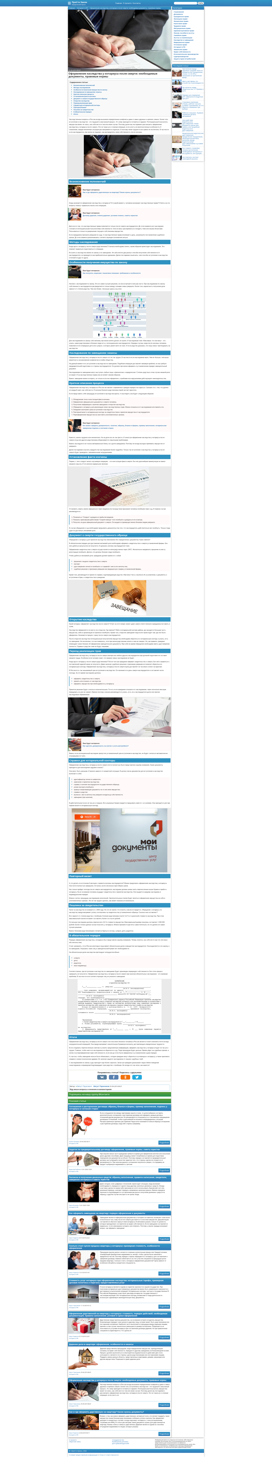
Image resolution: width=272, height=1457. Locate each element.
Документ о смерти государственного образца (90, 99)
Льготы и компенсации (183, 38)
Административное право (184, 31)
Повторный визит (80, 107)
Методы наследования (82, 88)
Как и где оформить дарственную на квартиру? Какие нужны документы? (112, 192)
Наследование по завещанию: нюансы (88, 92)
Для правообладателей (120, 1443)
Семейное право (180, 35)
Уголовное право (180, 45)
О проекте (127, 3)
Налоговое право (180, 24)
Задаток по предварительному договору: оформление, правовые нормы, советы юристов (114, 1149)
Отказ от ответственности (109, 1455)
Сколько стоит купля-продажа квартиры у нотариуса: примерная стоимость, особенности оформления (114, 1247)
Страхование (179, 12)
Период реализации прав (83, 103)
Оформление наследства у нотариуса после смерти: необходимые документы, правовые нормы (117, 1380)
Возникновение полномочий (84, 85)
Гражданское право (181, 17)
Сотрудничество (118, 1440)
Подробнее (164, 1142)
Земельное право (180, 49)
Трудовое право (180, 26)
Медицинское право (182, 42)
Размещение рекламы (120, 1442)
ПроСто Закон (79, 2)
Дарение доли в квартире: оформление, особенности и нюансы (101, 1344)
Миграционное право (182, 28)
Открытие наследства (81, 101)
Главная (118, 3)
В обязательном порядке (83, 112)
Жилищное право (181, 19)
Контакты (137, 3)
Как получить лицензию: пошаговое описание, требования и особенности (112, 273)
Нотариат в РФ (73, 1143)
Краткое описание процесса (84, 94)
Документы (178, 14)
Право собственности (182, 52)
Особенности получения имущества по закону (90, 90)
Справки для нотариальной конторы (87, 105)
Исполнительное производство (186, 54)
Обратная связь (75, 1442)
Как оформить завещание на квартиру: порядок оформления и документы (107, 1213)
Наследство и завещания (183, 40)
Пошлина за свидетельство (84, 110)
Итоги (76, 114)
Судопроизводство (181, 56)
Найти (200, 3)
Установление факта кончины (85, 96)
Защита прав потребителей (185, 59)
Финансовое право (181, 21)
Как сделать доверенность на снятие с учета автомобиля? (106, 746)
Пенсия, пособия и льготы (184, 33)
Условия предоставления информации (83, 1455)
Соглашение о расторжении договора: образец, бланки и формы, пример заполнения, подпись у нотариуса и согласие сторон (118, 1107)
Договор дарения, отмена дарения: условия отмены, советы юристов (110, 215)
